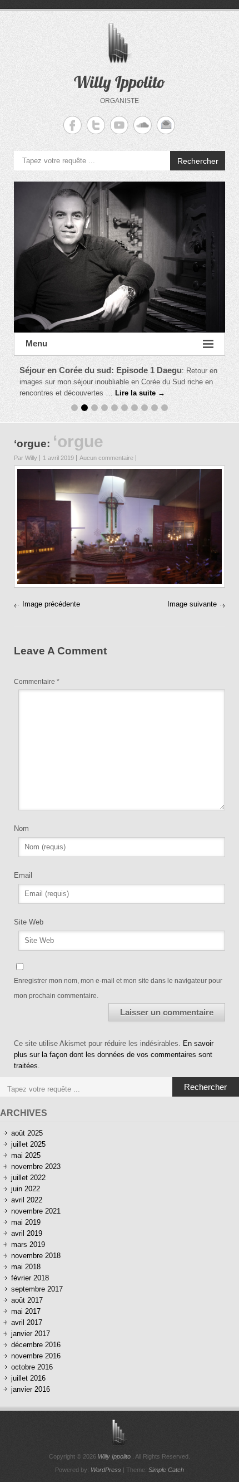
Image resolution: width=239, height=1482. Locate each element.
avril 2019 (26, 1233)
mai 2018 (26, 1267)
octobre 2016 (32, 1367)
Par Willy (25, 457)
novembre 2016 (36, 1356)
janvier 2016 (30, 1389)
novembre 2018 (36, 1255)
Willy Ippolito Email (166, 125)
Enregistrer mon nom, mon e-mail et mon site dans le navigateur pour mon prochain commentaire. (118, 988)
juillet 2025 (28, 1144)
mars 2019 (28, 1244)
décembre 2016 (36, 1345)
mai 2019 (26, 1222)
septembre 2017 (37, 1289)
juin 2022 (25, 1189)
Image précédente (51, 604)
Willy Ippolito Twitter (96, 125)
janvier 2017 (30, 1333)
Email (23, 875)
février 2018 (30, 1278)
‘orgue (30, 443)
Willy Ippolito (120, 81)
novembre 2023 (36, 1166)
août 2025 (27, 1133)
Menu (36, 343)
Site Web (28, 922)
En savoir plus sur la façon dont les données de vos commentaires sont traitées (113, 1054)
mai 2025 (26, 1155)
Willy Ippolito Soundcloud (142, 125)
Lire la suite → (140, 393)
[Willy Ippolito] (119, 257)
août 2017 (27, 1300)
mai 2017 (26, 1311)
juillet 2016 (28, 1378)
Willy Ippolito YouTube (119, 125)
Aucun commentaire (106, 457)
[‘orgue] (119, 474)
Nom (21, 828)
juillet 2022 (28, 1177)
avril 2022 (26, 1200)
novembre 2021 (36, 1211)
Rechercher (197, 160)
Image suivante (192, 604)
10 (164, 407)
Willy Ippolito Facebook (72, 125)
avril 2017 (26, 1322)
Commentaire (36, 682)
